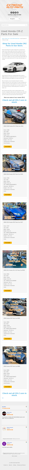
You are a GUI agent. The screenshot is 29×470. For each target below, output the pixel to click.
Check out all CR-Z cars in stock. (14, 101)
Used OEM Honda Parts (14, 38)
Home (3, 38)
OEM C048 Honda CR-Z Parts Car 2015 (13, 126)
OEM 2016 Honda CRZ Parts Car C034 (13, 174)
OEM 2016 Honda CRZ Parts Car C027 (13, 222)
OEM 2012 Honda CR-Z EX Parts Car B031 (14, 270)
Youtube (18, 13)
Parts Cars (7, 38)
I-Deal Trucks (9, 412)
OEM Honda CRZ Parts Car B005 (12, 366)
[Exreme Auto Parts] (14, 9)
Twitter (15, 13)
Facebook (11, 13)
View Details (7, 146)
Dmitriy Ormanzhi (10, 427)
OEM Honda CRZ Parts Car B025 (12, 318)
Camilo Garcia (9, 442)
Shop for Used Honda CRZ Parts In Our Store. (14, 45)
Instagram (13, 13)
